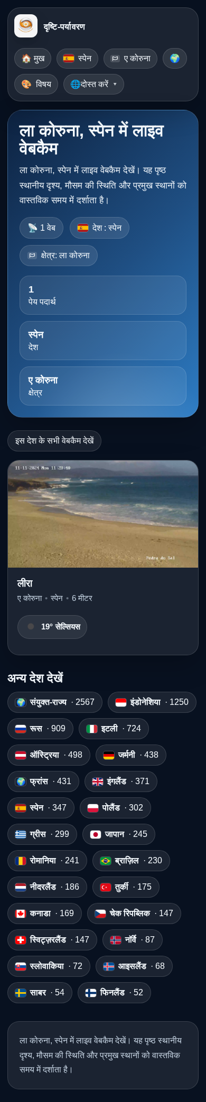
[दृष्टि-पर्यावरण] (26, 27)
